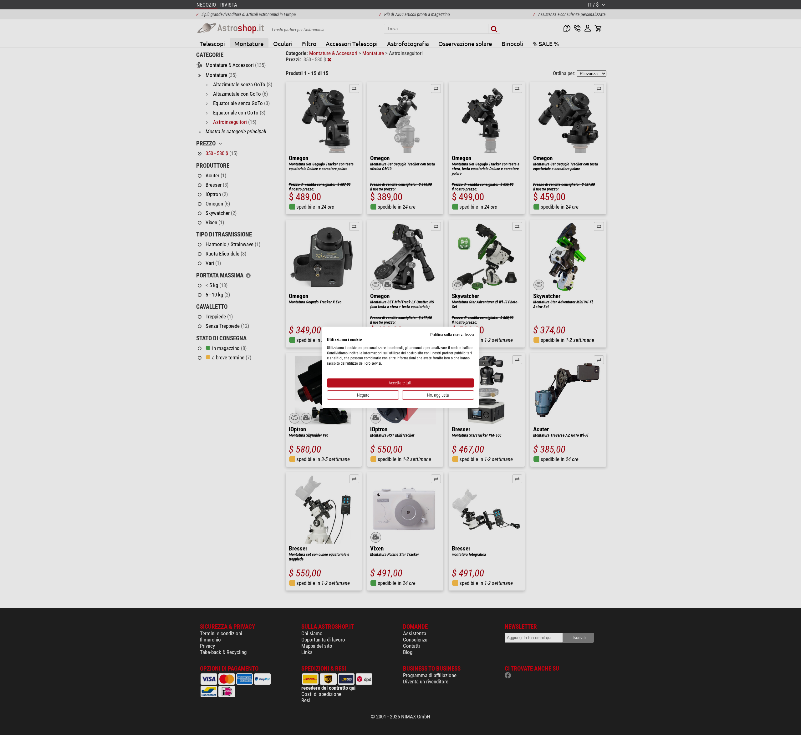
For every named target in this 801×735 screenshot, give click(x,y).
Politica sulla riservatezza (452, 334)
